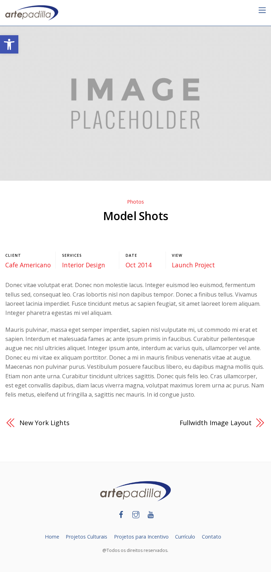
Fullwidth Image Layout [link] (216, 422)
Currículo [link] (185, 536)
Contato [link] (211, 536)
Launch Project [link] (193, 265)
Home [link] (52, 536)
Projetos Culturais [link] (86, 536)
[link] (9, 44)
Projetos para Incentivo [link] (141, 536)
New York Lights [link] (44, 422)
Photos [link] (135, 201)
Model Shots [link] (135, 215)
